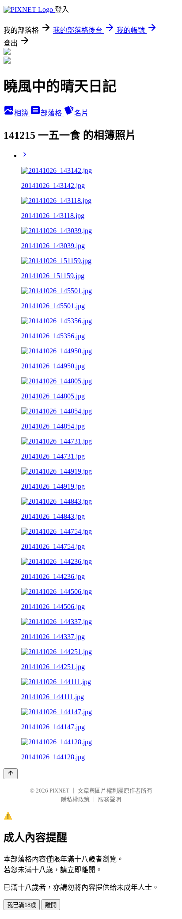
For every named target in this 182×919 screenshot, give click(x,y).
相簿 (22, 113)
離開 (51, 905)
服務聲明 (109, 799)
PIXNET (59, 790)
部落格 (52, 113)
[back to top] (11, 773)
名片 (81, 113)
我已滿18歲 (21, 905)
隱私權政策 (75, 799)
